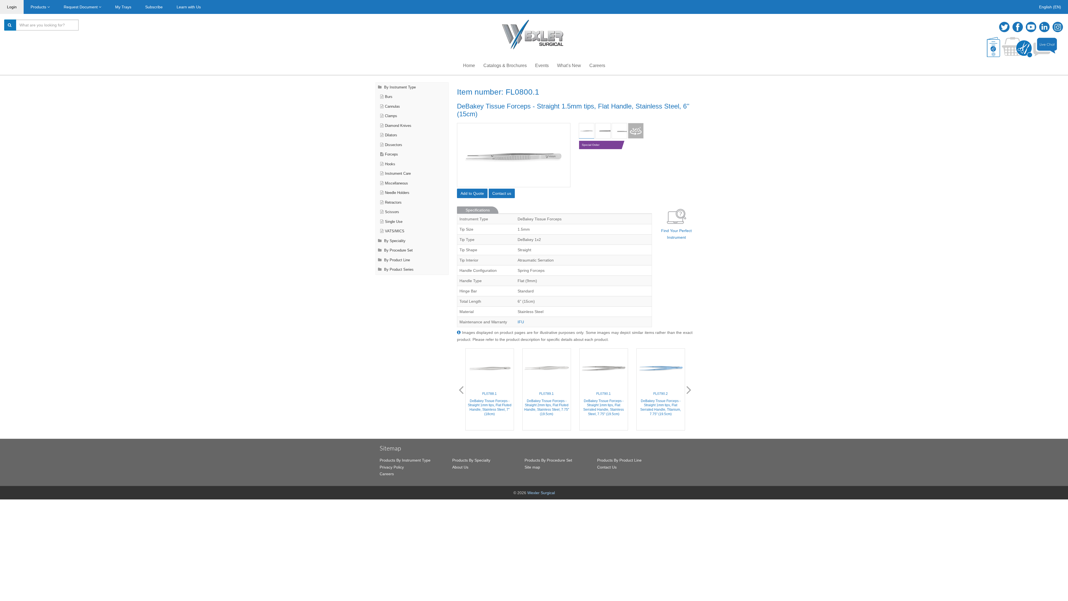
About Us (460, 467)
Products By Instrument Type (405, 460)
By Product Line (396, 260)
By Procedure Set (398, 250)
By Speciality (394, 241)
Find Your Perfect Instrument (676, 234)
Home (469, 65)
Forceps (391, 154)
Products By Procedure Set (548, 460)
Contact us (501, 193)
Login (12, 7)
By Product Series (398, 270)
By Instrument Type (399, 87)
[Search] (10, 25)
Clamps (391, 116)
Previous (461, 389)
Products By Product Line (619, 460)
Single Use (393, 222)
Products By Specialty (471, 460)
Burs (388, 97)
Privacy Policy (392, 467)
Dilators (391, 135)
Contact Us (607, 467)
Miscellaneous (396, 183)
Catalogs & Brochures (505, 65)
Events (542, 65)
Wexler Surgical (541, 493)
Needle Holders (397, 193)
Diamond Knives (398, 126)
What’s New (569, 65)
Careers (597, 65)
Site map (532, 467)
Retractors (393, 203)
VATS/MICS (394, 231)
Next (689, 389)
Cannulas (392, 107)
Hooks (390, 164)
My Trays (123, 7)
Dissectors (393, 145)
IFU (521, 322)
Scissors (392, 212)
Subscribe (154, 7)
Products (39, 7)
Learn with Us (189, 7)
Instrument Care (398, 174)
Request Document (81, 7)
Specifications (478, 210)
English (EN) (1050, 7)
